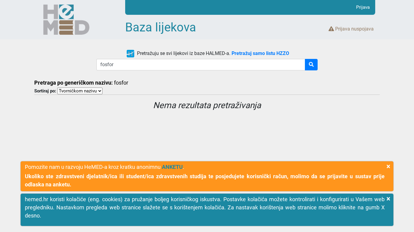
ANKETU (172, 167)
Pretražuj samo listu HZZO (260, 53)
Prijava (363, 7)
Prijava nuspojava (354, 29)
